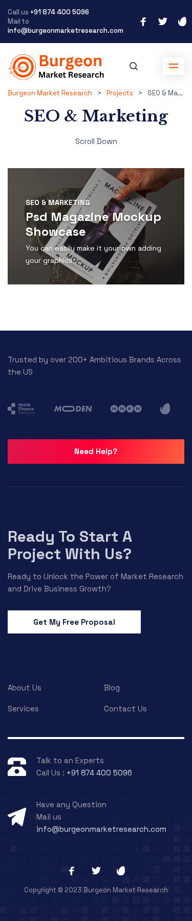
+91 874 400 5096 (59, 12)
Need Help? (96, 451)
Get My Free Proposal (74, 622)
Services (23, 708)
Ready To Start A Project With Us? (70, 545)
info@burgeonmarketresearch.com (65, 30)
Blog (112, 687)
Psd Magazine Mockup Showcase (93, 224)
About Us (24, 687)
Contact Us (125, 708)
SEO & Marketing (58, 202)
